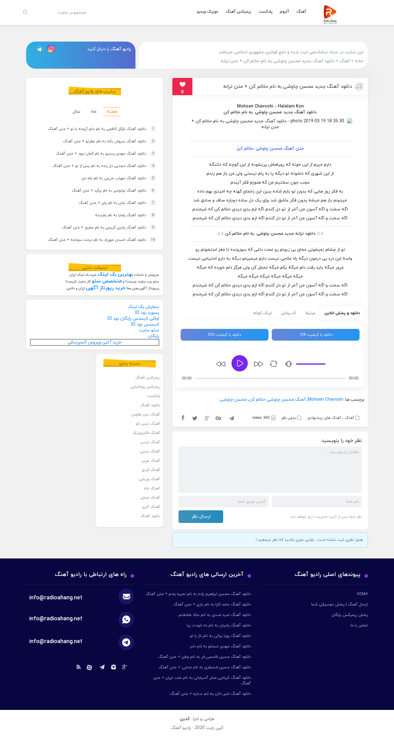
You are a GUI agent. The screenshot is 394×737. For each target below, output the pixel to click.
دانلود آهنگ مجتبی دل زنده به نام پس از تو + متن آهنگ (94, 166)
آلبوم (284, 11)
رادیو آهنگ (121, 49)
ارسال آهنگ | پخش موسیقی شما (339, 604)
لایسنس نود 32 (145, 324)
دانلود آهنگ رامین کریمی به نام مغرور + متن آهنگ (99, 227)
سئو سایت (149, 330)
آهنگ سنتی (150, 451)
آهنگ (349, 417)
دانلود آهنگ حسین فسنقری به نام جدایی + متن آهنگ (205, 667)
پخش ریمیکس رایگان (350, 615)
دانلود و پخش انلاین (342, 313)
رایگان (153, 336)
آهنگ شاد (151, 488)
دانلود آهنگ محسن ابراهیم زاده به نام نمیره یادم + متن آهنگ (198, 594)
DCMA (362, 594)
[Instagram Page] (52, 49)
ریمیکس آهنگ (238, 11)
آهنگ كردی (151, 470)
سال (76, 112)
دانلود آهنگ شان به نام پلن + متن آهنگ (107, 202)
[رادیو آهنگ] (331, 20)
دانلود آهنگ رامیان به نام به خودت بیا (219, 625)
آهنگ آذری (151, 506)
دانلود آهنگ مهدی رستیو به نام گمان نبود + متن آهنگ (96, 153)
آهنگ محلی (150, 497)
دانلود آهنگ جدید (300, 112)
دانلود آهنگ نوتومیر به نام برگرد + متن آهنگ (104, 190)
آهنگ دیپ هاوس (145, 414)
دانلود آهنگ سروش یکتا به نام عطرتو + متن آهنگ (99, 141)
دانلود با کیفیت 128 (315, 335)
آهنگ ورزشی (149, 479)
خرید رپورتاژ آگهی (105, 288)
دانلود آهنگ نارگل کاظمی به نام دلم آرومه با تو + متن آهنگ (92, 129)
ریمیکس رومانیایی (145, 386)
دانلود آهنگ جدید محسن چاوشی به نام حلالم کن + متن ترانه (287, 86)
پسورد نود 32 (147, 313)
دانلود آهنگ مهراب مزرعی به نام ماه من (108, 178)
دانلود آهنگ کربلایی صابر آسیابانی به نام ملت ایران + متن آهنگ (202, 680)
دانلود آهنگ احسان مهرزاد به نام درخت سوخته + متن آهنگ (92, 239)
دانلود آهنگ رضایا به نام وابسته (115, 215)
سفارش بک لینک (143, 307)
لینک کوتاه (262, 313)
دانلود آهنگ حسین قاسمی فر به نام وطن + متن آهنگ (204, 657)
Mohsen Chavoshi (255, 106)
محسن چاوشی (268, 112)
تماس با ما (359, 625)
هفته (112, 112)
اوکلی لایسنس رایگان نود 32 (133, 319)
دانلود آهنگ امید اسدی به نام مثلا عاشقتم (215, 615)
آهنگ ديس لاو (148, 423)
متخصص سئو (107, 281)
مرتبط (310, 313)
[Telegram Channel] (38, 49)
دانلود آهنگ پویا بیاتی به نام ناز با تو (220, 636)
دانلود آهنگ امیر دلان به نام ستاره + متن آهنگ (210, 694)
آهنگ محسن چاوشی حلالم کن (277, 400)
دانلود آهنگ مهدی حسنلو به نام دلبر (220, 646)
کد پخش (288, 313)
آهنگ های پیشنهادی (324, 417)
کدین (185, 719)
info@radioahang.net (55, 619)
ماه (93, 112)
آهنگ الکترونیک (146, 433)
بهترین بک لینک (115, 274)
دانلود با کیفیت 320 (224, 335)
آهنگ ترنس (150, 442)
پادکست (265, 11)
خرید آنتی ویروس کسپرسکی (95, 342)
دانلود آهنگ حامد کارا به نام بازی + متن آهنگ (212, 604)
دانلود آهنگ (150, 405)
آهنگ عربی (151, 460)
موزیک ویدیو (207, 11)
